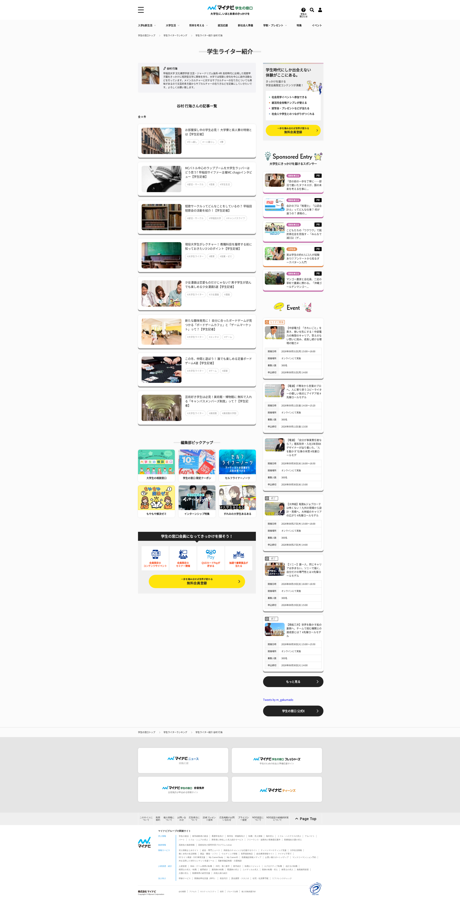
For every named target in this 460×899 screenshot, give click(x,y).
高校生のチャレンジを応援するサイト (240, 850)
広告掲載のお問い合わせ (226, 818)
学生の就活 (184, 836)
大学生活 (171, 25)
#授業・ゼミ (226, 256)
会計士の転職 (291, 866)
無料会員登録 (197, 581)
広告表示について (194, 818)
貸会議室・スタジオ (240, 878)
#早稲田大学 (215, 218)
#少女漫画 (214, 294)
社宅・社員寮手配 (260, 878)
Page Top (308, 819)
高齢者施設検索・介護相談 (230, 861)
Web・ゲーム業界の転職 (201, 866)
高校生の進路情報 (187, 845)
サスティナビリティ (208, 892)
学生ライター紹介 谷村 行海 (209, 35)
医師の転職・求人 (270, 869)
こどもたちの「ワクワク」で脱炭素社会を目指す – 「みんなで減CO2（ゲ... (304, 234)
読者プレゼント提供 (209, 818)
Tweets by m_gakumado (278, 699)
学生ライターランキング (175, 35)
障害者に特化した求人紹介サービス (227, 840)
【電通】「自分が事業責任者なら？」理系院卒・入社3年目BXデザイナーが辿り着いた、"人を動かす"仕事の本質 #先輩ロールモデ (304, 447)
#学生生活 (225, 184)
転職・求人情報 (255, 836)
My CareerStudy (216, 857)
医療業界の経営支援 (201, 873)
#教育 (212, 256)
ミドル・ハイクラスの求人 (289, 836)
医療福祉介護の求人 (293, 840)
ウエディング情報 (229, 854)
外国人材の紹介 (220, 873)
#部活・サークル (195, 184)
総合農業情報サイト (265, 854)
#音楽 (212, 184)
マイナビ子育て (285, 854)
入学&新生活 (145, 25)
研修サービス (185, 878)
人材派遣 (183, 866)
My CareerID (232, 857)
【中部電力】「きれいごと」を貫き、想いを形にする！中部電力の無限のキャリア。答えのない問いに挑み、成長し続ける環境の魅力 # (304, 335)
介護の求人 (184, 873)
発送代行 (224, 878)
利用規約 (158, 818)
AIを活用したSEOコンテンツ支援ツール (196, 861)
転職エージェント (253, 866)
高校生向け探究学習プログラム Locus (215, 845)
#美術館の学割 (229, 413)
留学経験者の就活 (200, 836)
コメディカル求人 (250, 869)
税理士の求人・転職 (188, 869)
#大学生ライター (195, 256)
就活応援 (223, 25)
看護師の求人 (233, 869)
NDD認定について (258, 818)
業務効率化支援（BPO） (205, 878)
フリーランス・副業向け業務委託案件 (263, 840)
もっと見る (293, 681)
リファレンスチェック (282, 878)
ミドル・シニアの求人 (198, 840)
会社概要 (182, 892)
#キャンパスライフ (235, 218)
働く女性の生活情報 (188, 854)
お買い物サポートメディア (277, 857)
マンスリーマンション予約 (304, 857)
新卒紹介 (237, 866)
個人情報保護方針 (249, 892)
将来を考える (196, 25)
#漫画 (227, 294)
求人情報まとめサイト (189, 850)
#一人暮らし (209, 142)
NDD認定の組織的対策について (277, 818)
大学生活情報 (296, 850)
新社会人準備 (245, 25)
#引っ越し (192, 142)
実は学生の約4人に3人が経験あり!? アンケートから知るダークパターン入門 (302, 258)
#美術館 (213, 413)
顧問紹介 (204, 869)
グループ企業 (232, 892)
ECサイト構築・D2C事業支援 (192, 857)
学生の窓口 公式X (293, 711)
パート (182, 840)
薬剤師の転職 (218, 869)
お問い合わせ (181, 818)
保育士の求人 (287, 869)
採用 (222, 892)
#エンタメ (214, 337)
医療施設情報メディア (251, 857)
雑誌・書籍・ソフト (209, 854)
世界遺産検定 (247, 854)
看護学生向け (218, 836)
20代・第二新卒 (223, 866)
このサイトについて (146, 818)
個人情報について (169, 818)
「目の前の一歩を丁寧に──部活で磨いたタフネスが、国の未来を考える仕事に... (304, 185)
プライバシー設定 (243, 818)
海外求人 (270, 836)
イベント (317, 25)
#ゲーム (228, 337)
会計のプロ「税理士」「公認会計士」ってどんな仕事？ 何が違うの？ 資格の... (304, 210)
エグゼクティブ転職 (273, 866)
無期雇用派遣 (303, 869)
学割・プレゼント (273, 25)
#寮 (221, 142)
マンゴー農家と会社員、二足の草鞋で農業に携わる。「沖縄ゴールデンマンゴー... (304, 283)
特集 (299, 25)
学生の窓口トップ (146, 35)
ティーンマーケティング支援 (273, 850)
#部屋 (225, 371)
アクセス (193, 892)
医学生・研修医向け (236, 836)
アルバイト (310, 836)
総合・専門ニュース (211, 850)
